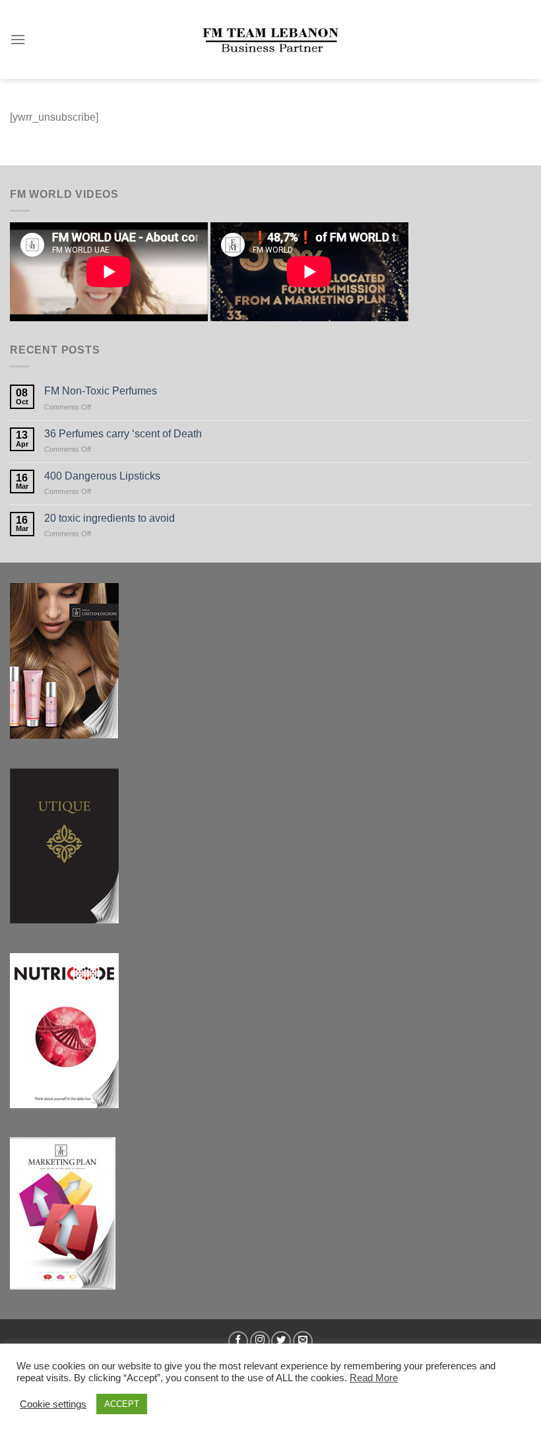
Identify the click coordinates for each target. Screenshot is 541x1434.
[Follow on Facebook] (238, 1341)
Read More (374, 1378)
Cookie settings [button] (53, 1404)
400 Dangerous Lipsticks (102, 476)
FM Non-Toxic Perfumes (100, 390)
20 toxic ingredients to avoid (109, 518)
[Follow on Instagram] (260, 1341)
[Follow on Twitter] (281, 1341)
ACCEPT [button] (121, 1404)
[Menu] (18, 39)
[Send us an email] (303, 1341)
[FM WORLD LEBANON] (270, 39)
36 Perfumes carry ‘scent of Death (123, 433)
